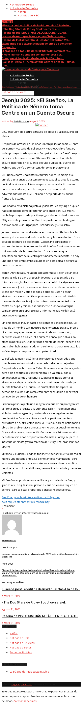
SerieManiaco (21, 121)
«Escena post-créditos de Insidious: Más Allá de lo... (36, 25)
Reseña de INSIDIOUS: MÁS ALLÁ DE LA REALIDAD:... (35, 32)
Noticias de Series (22, 4)
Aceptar (18, 701)
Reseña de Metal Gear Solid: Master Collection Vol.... (36, 40)
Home (4, 87)
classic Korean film (30, 497)
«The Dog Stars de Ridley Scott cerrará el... (31, 29)
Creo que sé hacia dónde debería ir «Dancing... (33, 58)
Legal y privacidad (21, 684)
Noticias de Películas (24, 8)
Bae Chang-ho (10, 497)
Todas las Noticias (21, 652)
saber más (30, 701)
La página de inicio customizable (29, 671)
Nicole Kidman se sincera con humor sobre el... (32, 54)
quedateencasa (20, 502)
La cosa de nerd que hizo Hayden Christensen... (33, 36)
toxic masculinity (40, 502)
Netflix (22, 11)
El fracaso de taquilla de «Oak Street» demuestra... (36, 50)
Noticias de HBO (28, 15)
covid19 (46, 497)
